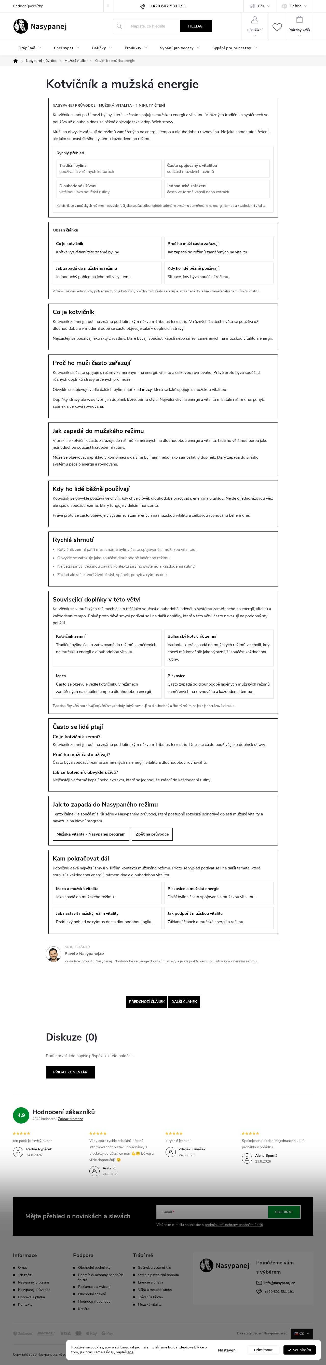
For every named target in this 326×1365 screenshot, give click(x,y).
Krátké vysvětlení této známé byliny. (88, 248)
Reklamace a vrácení (94, 1286)
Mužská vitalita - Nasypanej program (91, 834)
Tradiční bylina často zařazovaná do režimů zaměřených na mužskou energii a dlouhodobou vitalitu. (106, 644)
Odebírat (284, 1212)
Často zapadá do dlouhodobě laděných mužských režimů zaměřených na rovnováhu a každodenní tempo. (219, 683)
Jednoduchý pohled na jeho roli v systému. (94, 273)
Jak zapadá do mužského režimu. (85, 893)
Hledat (196, 26)
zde (131, 1352)
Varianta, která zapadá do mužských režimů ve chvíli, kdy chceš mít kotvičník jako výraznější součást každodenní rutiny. (218, 648)
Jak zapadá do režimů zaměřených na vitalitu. (208, 248)
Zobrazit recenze (70, 1119)
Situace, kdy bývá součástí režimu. (198, 273)
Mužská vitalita (149, 1305)
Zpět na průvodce (152, 834)
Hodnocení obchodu (94, 1301)
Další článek (184, 1001)
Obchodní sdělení (92, 1294)
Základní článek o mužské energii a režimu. (206, 918)
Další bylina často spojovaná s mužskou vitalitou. (211, 893)
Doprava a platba (31, 1297)
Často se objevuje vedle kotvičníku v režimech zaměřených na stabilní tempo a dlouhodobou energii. (104, 683)
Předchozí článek (147, 1001)
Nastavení (227, 1350)
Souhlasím (302, 1350)
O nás (23, 1268)
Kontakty (25, 1305)
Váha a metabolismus (155, 1290)
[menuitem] (30, 48)
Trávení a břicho (150, 1297)
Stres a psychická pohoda (158, 1275)
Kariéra (83, 1308)
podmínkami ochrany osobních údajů (234, 1224)
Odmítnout (263, 1350)
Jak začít (24, 1275)
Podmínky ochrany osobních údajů (100, 1277)
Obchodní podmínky (28, 6)
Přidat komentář (70, 1072)
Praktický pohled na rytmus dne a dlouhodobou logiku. (105, 918)
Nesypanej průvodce (34, 1290)
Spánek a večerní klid (154, 1268)
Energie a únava (150, 1282)
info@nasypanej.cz (279, 1282)
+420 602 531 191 (279, 1291)
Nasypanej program (33, 1282)
